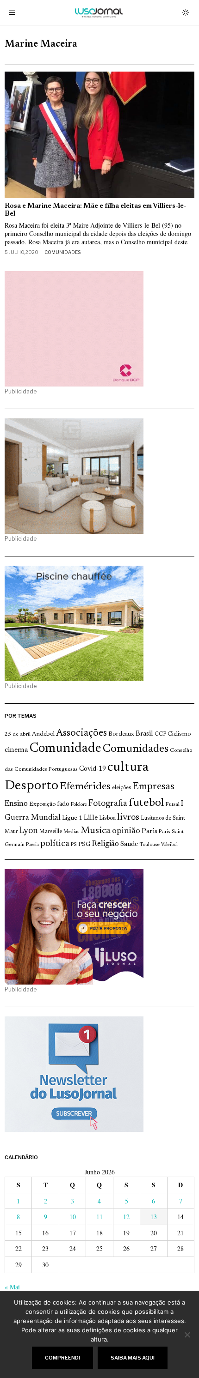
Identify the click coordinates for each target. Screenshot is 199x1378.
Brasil (144, 734)
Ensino (16, 804)
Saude (129, 844)
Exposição (42, 804)
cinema (16, 750)
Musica (96, 830)
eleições (121, 788)
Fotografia (107, 803)
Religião (105, 844)
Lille (91, 818)
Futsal (172, 804)
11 (99, 1216)
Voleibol (169, 844)
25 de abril (18, 734)
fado (63, 804)
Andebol (43, 734)
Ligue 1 (72, 818)
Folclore (79, 804)
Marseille (50, 831)
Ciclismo (179, 734)
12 (126, 1216)
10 (72, 1216)
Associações (81, 733)
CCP (160, 734)
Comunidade (65, 749)
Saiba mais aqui (133, 1357)
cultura (128, 767)
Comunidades (62, 252)
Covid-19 (92, 769)
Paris (149, 831)
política (54, 844)
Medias (71, 831)
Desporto (31, 786)
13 (153, 1216)
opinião (126, 831)
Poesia (32, 844)
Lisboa (107, 818)
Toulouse (149, 844)
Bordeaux (121, 734)
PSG (84, 844)
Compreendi (62, 1357)
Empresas (153, 787)
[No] (187, 1334)
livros (128, 817)
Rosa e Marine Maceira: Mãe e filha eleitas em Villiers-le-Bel (96, 210)
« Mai (12, 1286)
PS (74, 844)
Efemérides (85, 786)
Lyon (28, 831)
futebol (146, 803)
